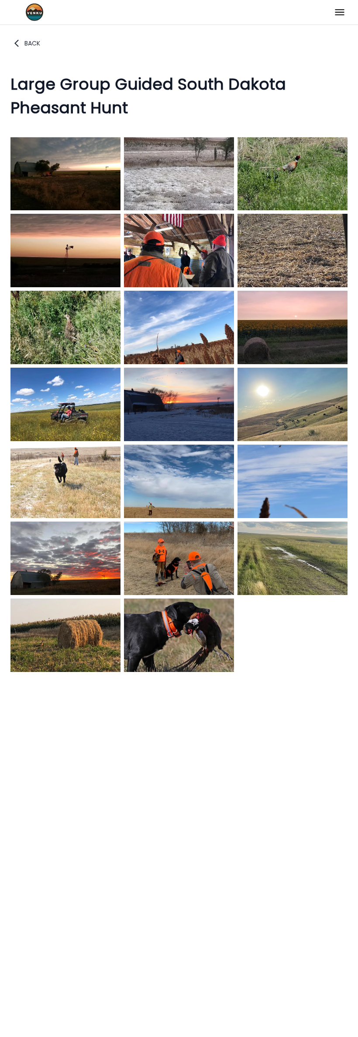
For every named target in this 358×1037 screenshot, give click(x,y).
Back (32, 43)
